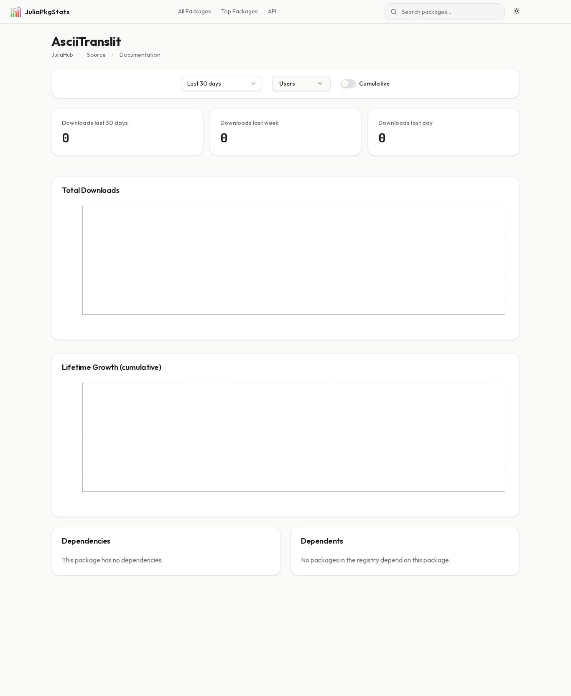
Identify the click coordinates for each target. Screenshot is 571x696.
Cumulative (374, 83)
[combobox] (222, 83)
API (272, 11)
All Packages (194, 11)
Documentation (140, 54)
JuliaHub (62, 54)
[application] (285, 266)
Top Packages (239, 11)
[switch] (348, 83)
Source (96, 54)
